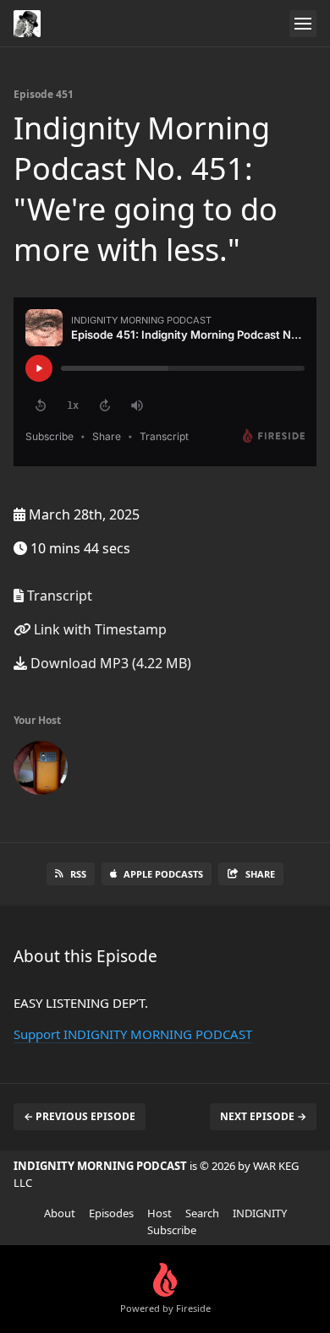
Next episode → (263, 1116)
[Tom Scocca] (41, 771)
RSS (78, 874)
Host (159, 1213)
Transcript (58, 595)
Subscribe (171, 1230)
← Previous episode (79, 1116)
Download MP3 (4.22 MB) (109, 663)
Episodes (111, 1213)
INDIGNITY (260, 1213)
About (59, 1213)
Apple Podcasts (163, 874)
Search (202, 1213)
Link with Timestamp (98, 629)
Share (260, 874)
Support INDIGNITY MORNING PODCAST (133, 1034)
